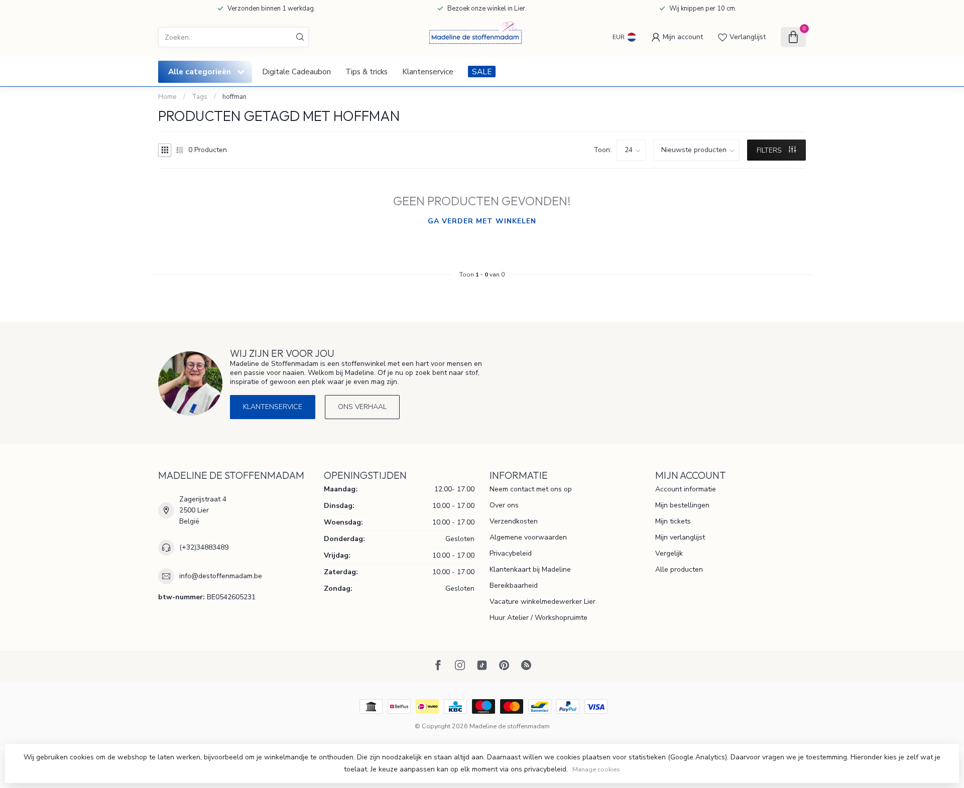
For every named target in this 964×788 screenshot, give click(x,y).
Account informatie (685, 489)
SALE (482, 71)
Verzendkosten (514, 521)
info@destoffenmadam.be (220, 576)
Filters (770, 150)
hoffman (234, 96)
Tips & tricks (366, 71)
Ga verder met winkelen (482, 221)
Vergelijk (669, 553)
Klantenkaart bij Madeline (530, 569)
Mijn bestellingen (682, 505)
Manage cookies (596, 769)
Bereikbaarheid (514, 585)
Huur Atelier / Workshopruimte (538, 617)
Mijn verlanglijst (680, 537)
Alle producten (679, 569)
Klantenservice (427, 71)
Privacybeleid (511, 553)
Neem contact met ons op (531, 489)
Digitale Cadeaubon (296, 71)
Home (167, 96)
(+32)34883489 (203, 547)
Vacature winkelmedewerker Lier (542, 601)
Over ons (504, 505)
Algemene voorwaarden (528, 537)
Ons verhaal (362, 407)
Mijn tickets (673, 521)
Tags (199, 96)
